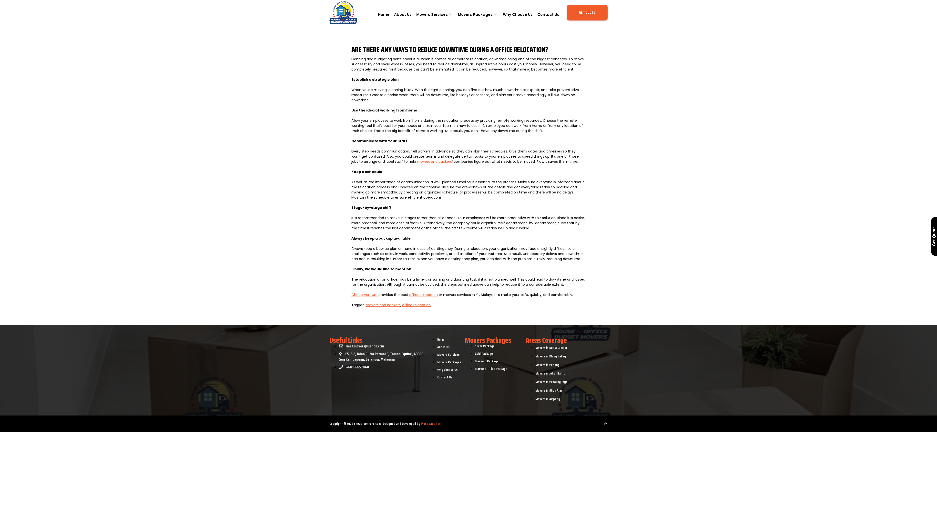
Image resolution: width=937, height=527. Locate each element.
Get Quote (934, 236)
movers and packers (434, 161)
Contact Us (548, 14)
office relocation (423, 294)
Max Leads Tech (431, 423)
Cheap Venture (364, 294)
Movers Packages (475, 14)
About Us (403, 14)
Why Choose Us (518, 14)
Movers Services (432, 14)
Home (383, 14)
